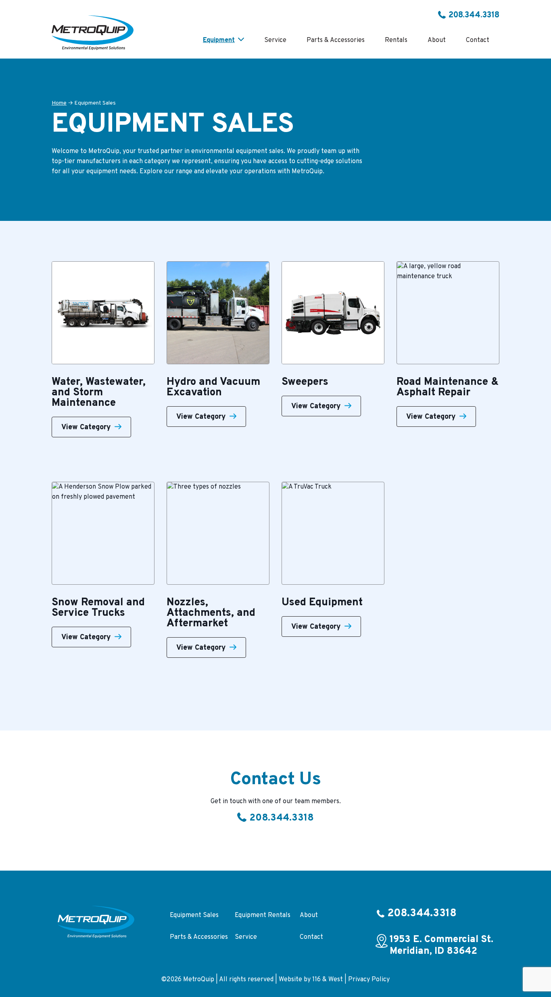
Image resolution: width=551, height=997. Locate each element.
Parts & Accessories (199, 937)
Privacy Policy (369, 980)
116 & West (327, 980)
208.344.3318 (474, 15)
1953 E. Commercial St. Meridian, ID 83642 (441, 945)
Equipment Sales (194, 915)
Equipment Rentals (262, 915)
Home (59, 103)
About (309, 915)
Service (246, 937)
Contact (311, 937)
